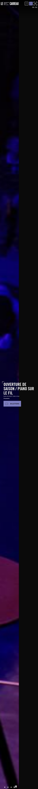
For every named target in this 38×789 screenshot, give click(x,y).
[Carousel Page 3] (11, 787)
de (36, 7)
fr (33, 7)
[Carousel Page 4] (14, 787)
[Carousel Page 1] (4, 787)
